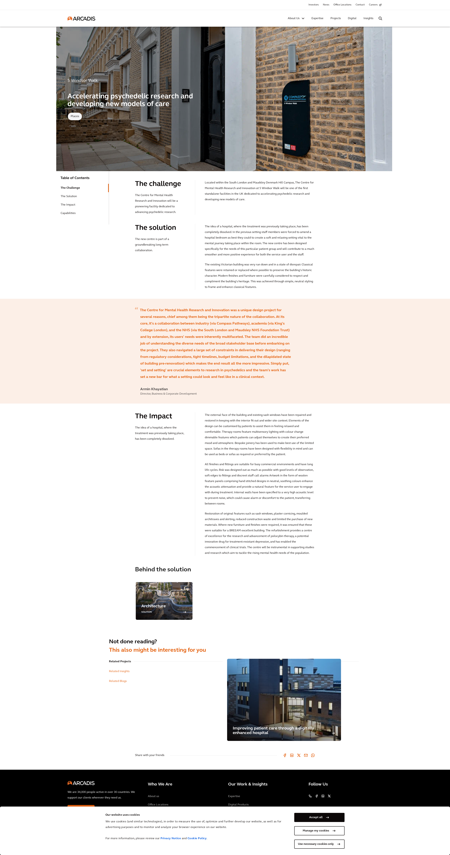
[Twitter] (299, 755)
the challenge (70, 188)
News (326, 5)
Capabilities (68, 213)
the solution (69, 196)
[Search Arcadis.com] (380, 18)
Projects (335, 18)
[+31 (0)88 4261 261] (310, 796)
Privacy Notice (170, 838)
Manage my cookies (316, 830)
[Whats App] (313, 755)
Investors (313, 5)
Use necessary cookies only (316, 844)
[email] (306, 755)
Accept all (316, 817)
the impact (68, 204)
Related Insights (119, 671)
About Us (294, 18)
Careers (373, 5)
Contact (360, 5)
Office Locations (342, 5)
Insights (368, 18)
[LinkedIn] (292, 755)
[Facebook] (285, 755)
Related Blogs (118, 681)
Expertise (317, 18)
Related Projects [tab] (120, 661)
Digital (352, 18)
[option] (225, 351)
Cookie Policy (197, 838)
